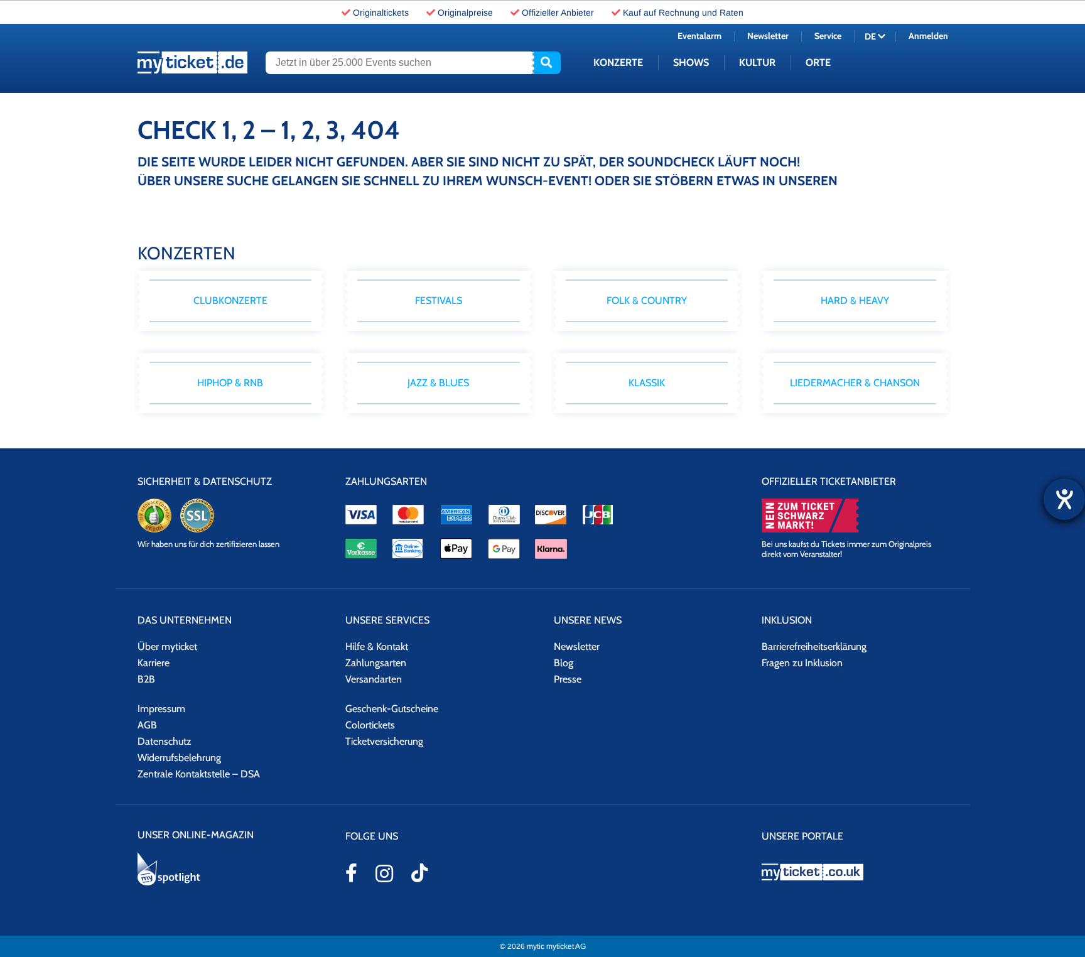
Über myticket (167, 646)
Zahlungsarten (375, 663)
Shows (691, 62)
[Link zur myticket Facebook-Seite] (351, 872)
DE (871, 36)
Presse (567, 679)
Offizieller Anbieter (558, 13)
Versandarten (373, 679)
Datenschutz (165, 741)
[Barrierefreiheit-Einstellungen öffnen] (1064, 499)
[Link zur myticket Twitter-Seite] (419, 872)
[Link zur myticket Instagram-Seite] (384, 873)
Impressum (161, 709)
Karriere (154, 663)
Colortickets (370, 725)
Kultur (757, 62)
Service (827, 35)
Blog (563, 663)
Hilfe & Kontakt (376, 646)
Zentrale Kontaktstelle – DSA (199, 774)
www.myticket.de (192, 62)
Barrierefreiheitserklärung (814, 646)
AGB (147, 725)
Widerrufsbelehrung (179, 758)
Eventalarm (699, 35)
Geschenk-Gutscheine (391, 709)
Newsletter (768, 35)
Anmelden (928, 35)
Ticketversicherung (384, 741)
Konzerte (618, 62)
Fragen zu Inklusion (802, 663)
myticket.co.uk (855, 871)
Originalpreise (465, 13)
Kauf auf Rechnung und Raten (683, 13)
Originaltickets (381, 13)
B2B (146, 679)
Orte (818, 62)
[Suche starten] (546, 62)
